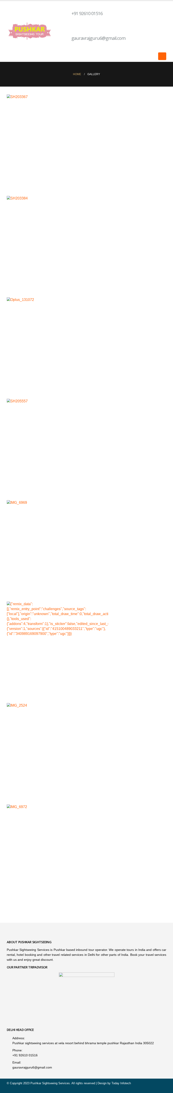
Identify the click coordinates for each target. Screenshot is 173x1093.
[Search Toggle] (151, 56)
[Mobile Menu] (162, 56)
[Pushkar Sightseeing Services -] (31, 32)
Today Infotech (121, 1083)
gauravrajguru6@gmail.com (98, 38)
